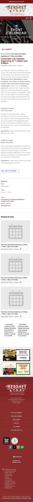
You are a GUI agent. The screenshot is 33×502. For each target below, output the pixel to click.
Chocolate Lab (6, 205)
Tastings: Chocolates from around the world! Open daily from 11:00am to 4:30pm (10, 330)
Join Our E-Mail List (16, 430)
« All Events (6, 49)
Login (29, 498)
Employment (16, 419)
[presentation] (15, 231)
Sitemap (24, 498)
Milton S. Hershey (16, 412)
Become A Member (16, 416)
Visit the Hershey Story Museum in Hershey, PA (16, 9)
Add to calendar (10, 171)
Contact (16, 423)
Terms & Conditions (16, 498)
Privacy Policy (6, 498)
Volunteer (16, 426)
